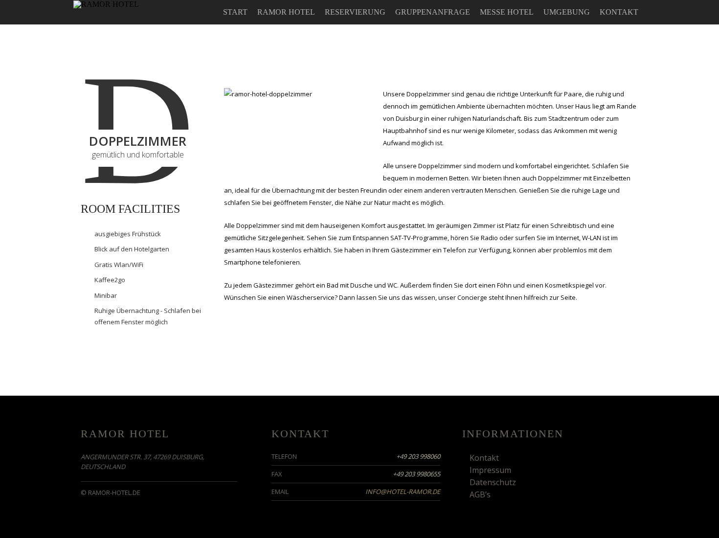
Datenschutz (493, 482)
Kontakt (619, 12)
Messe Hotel (507, 12)
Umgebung (566, 12)
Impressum (490, 470)
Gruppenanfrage (432, 12)
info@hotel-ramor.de (402, 491)
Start (235, 12)
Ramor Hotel (286, 12)
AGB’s (480, 494)
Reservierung (355, 12)
